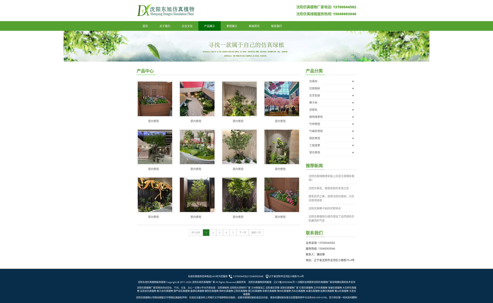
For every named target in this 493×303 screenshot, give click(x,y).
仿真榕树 (314, 88)
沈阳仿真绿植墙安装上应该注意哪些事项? (331, 178)
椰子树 (313, 102)
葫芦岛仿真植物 (182, 291)
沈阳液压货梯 (272, 287)
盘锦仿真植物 (197, 291)
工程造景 (314, 145)
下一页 (242, 232)
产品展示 (209, 26)
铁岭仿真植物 (226, 291)
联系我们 (276, 26)
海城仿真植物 (335, 287)
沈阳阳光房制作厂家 (240, 287)
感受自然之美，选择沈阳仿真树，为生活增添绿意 (331, 198)
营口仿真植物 (255, 291)
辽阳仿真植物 (240, 291)
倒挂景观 (314, 138)
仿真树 (313, 81)
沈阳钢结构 (223, 287)
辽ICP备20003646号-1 (285, 282)
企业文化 (187, 26)
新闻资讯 (254, 26)
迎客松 (313, 109)
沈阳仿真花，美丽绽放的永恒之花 (329, 188)
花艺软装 (314, 95)
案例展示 (231, 26)
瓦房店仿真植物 (148, 291)
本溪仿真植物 (313, 291)
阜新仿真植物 (269, 291)
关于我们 (164, 26)
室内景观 (153, 121)
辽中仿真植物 (320, 287)
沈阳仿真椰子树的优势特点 (325, 208)
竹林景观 (314, 124)
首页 (145, 26)
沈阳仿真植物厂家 (289, 287)
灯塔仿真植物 (306, 287)
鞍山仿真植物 (342, 291)
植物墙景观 (316, 117)
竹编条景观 (316, 131)
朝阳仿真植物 (212, 291)
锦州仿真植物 (284, 291)
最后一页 (256, 232)
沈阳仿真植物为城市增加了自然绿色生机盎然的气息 (331, 218)
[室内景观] (155, 99)
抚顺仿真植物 (327, 291)
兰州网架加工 (258, 287)
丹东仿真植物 (298, 291)
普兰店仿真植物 (165, 291)
